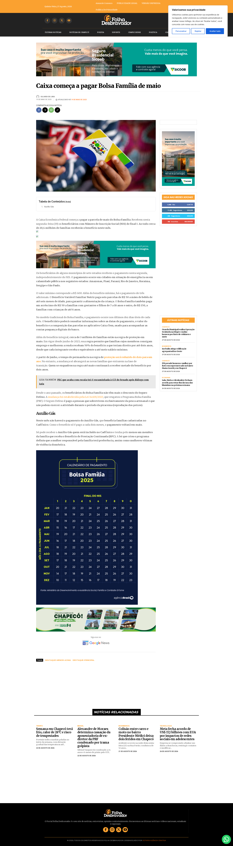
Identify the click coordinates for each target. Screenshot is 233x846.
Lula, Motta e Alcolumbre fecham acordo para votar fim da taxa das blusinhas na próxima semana (177, 378)
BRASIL (80, 722)
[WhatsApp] (51, 106)
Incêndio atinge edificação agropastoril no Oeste (174, 345)
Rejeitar (198, 31)
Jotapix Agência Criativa (154, 836)
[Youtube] (69, 20)
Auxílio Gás (49, 202)
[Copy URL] (57, 106)
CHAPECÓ (165, 323)
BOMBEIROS (166, 342)
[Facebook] (47, 20)
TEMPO (39, 722)
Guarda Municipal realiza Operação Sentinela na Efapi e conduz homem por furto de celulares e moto (178, 329)
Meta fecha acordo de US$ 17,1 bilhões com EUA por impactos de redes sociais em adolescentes (178, 730)
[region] (198, 21)
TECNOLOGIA (166, 722)
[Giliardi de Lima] (38, 92)
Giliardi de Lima (48, 92)
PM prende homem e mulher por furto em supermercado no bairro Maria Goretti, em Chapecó (177, 361)
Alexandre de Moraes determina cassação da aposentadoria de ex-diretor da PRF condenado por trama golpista (93, 733)
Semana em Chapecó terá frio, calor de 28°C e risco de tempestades (54, 728)
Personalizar (181, 31)
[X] (62, 20)
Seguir (190, 206)
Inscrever (188, 217)
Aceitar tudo (215, 31)
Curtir (190, 201)
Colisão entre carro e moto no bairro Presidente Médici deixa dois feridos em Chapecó (136, 730)
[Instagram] (54, 20)
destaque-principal (83, 656)
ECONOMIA (166, 373)
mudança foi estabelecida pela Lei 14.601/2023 (75, 392)
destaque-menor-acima (58, 656)
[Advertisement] (96, 680)
